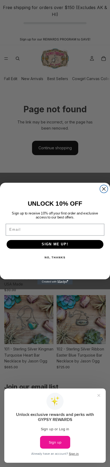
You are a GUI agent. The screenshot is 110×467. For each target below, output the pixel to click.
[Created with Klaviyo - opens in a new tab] (55, 281)
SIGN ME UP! (55, 244)
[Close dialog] (104, 189)
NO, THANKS (55, 257)
